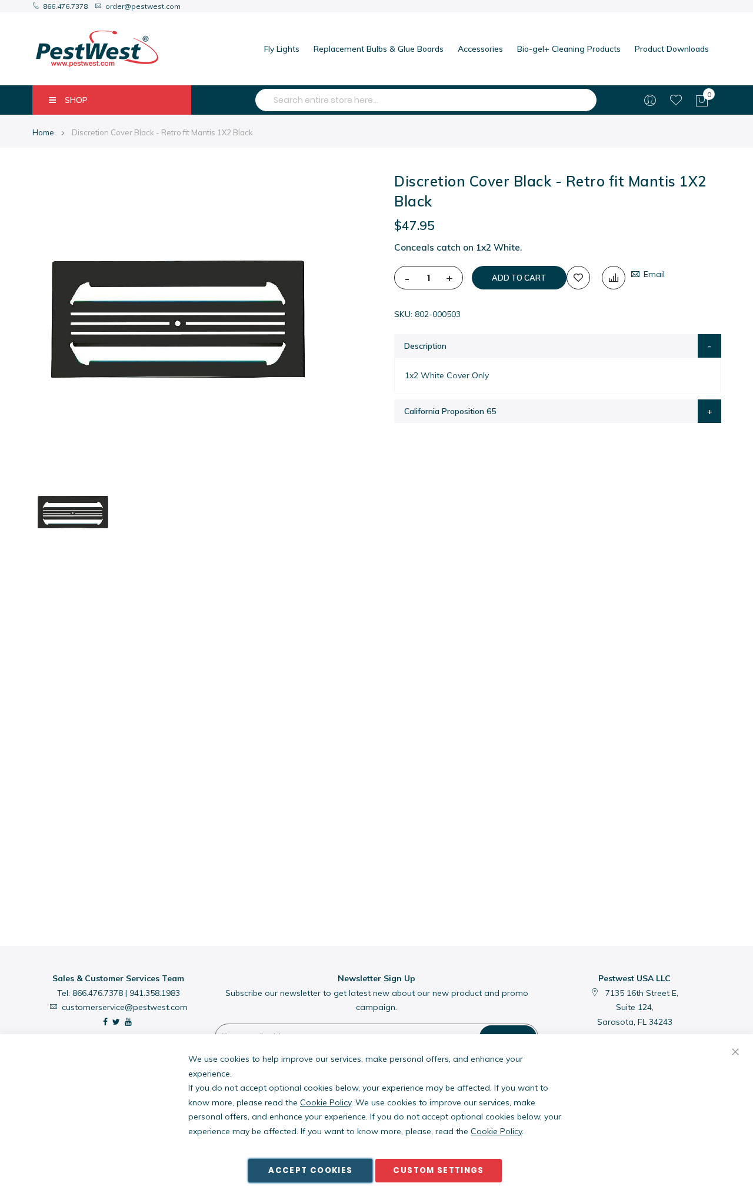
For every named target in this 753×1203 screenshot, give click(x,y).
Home (43, 132)
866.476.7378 (65, 6)
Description (425, 346)
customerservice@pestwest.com (125, 1007)
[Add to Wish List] (578, 277)
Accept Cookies (310, 1170)
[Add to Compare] (613, 277)
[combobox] (426, 100)
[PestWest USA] (97, 48)
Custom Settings (438, 1170)
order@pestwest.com (143, 6)
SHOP (76, 100)
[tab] (557, 346)
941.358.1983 (154, 993)
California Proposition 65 (450, 411)
